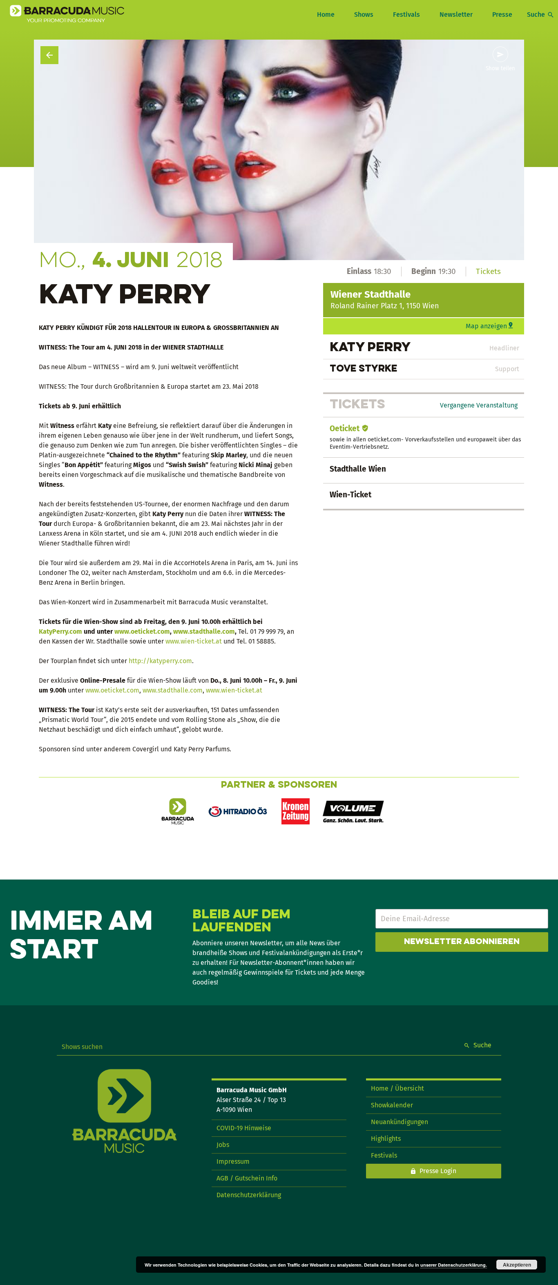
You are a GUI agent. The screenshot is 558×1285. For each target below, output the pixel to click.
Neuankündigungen (399, 1122)
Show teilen (500, 68)
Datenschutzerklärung (249, 1195)
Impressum (233, 1161)
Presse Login (438, 1171)
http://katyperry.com (160, 661)
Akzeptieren (517, 1264)
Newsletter (456, 14)
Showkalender (392, 1105)
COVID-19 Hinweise (244, 1128)
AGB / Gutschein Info (247, 1178)
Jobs (223, 1145)
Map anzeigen (486, 326)
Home (326, 14)
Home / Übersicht (397, 1088)
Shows (363, 14)
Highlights (386, 1138)
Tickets (488, 271)
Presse (502, 14)
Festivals (406, 14)
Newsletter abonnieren (462, 942)
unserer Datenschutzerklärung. (453, 1265)
